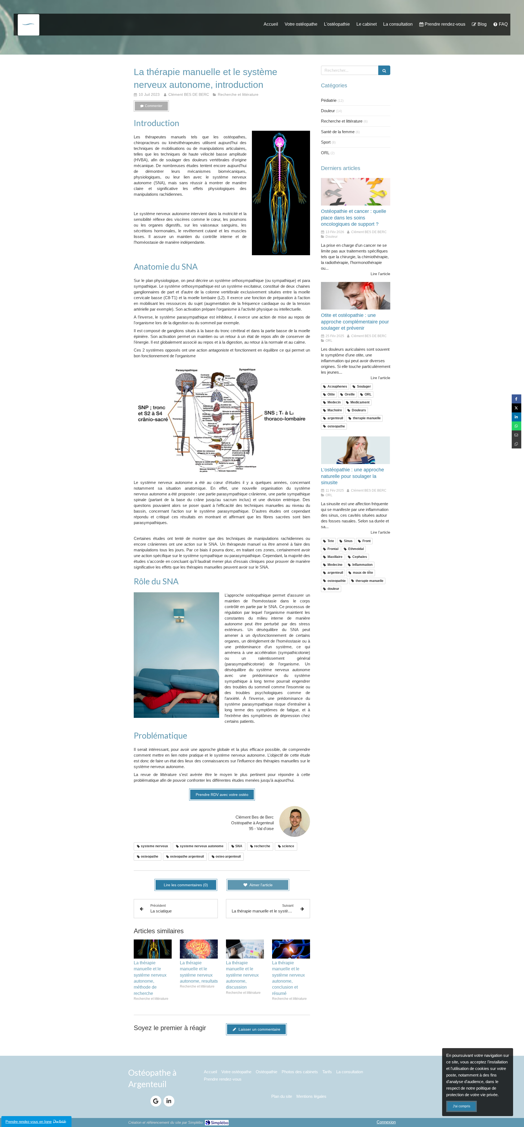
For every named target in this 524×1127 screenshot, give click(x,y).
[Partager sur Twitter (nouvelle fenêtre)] (516, 407)
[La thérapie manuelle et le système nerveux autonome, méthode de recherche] (153, 949)
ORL (325, 152)
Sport (326, 142)
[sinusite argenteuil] (355, 450)
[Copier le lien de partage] (516, 443)
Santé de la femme (338, 131)
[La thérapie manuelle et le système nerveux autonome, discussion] (245, 949)
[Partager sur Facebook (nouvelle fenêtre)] (516, 398)
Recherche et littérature (341, 121)
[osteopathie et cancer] (355, 192)
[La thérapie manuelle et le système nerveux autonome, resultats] (199, 949)
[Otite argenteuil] (355, 296)
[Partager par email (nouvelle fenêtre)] (516, 434)
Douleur (328, 110)
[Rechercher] (384, 70)
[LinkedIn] (168, 1101)
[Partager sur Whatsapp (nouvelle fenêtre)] (516, 425)
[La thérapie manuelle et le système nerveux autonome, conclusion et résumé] (291, 949)
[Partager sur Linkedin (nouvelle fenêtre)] (516, 416)
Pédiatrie (329, 100)
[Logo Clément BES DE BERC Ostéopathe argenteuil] (28, 30)
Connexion (386, 1122)
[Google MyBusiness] (155, 1101)
